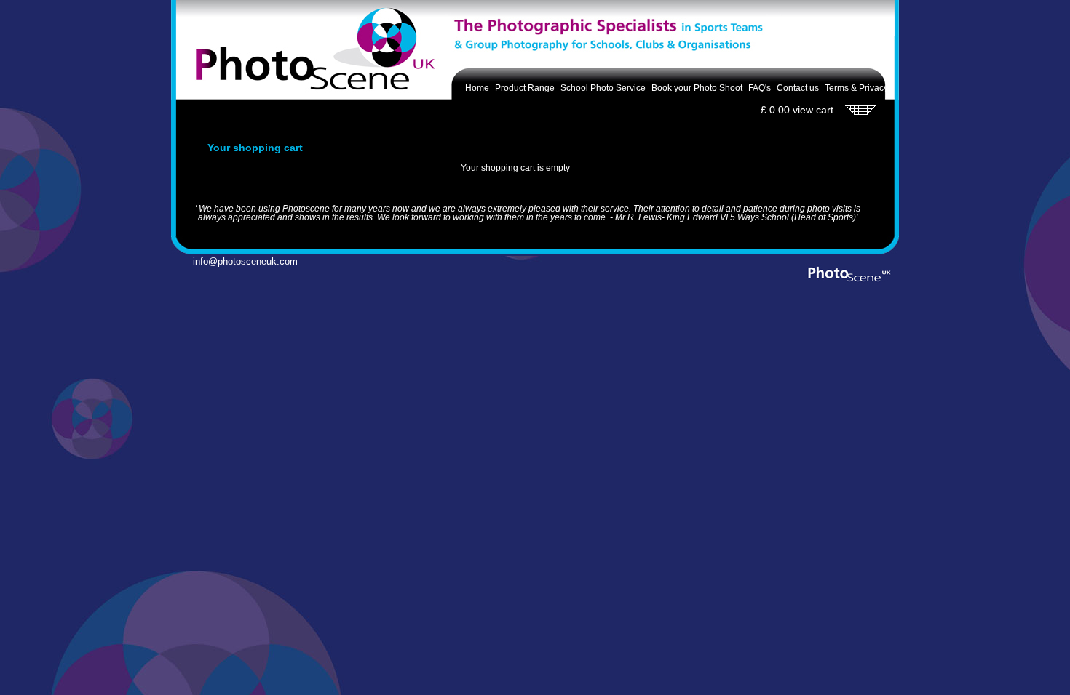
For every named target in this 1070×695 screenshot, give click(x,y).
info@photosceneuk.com (236, 261)
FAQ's (759, 88)
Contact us (798, 88)
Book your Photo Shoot (696, 88)
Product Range (525, 88)
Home (477, 88)
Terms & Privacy (856, 88)
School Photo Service (603, 88)
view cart (813, 110)
